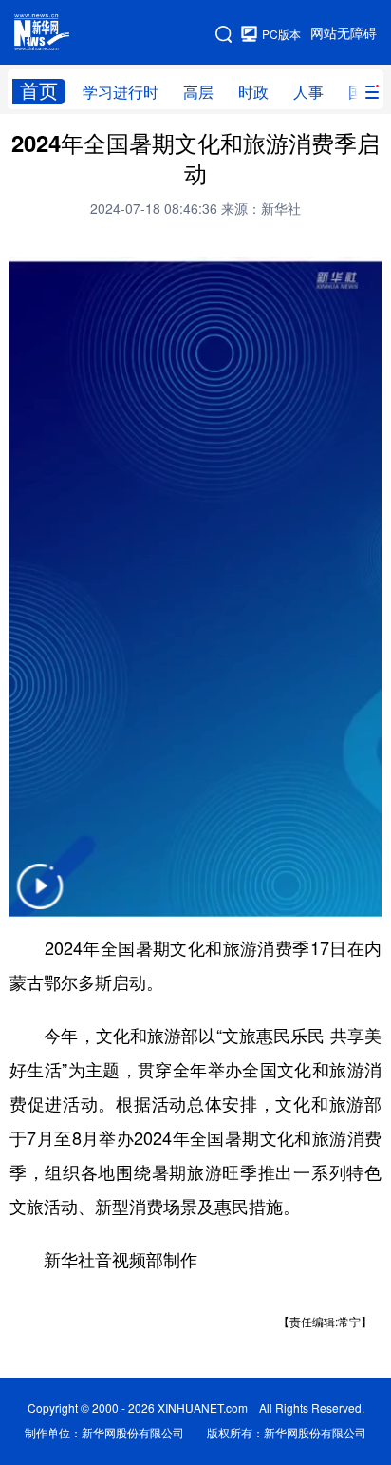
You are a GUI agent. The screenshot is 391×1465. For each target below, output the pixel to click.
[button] (40, 898)
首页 (39, 91)
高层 (198, 92)
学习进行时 (120, 92)
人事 (308, 92)
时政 (253, 92)
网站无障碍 (343, 33)
